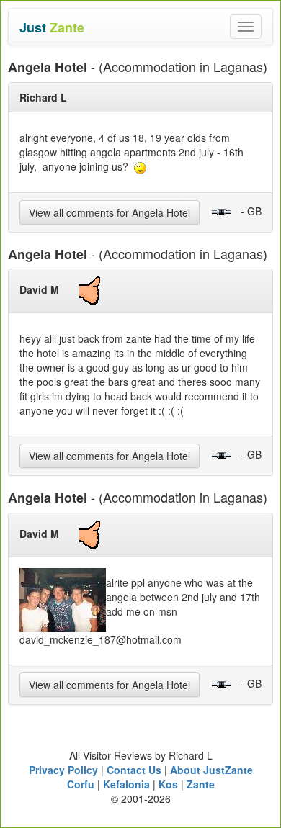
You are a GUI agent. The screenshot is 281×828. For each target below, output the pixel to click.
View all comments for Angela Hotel (109, 212)
